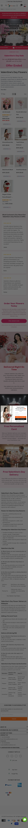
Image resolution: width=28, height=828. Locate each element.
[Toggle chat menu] (24, 819)
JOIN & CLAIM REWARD (20, 417)
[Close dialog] (26, 406)
